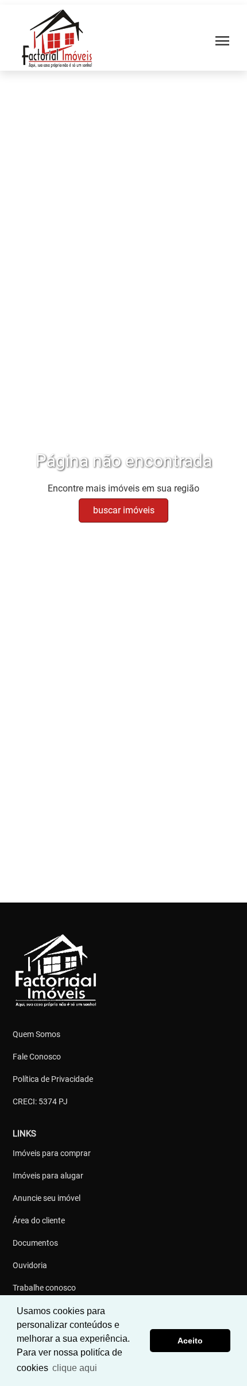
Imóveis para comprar (52, 1153)
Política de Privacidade (53, 1079)
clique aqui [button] (74, 1368)
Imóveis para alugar (48, 1175)
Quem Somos (36, 1034)
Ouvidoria (30, 1265)
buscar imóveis (124, 510)
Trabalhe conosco (44, 1287)
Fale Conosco (37, 1056)
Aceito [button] (190, 1340)
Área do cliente (39, 1220)
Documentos (35, 1242)
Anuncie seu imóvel (46, 1198)
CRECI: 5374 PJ (40, 1101)
